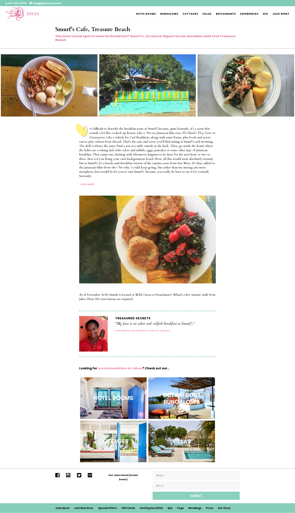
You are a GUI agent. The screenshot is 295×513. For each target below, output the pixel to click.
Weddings (194, 508)
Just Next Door (84, 508)
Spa (265, 14)
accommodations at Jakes (120, 368)
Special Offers (107, 508)
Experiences (249, 14)
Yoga (180, 508)
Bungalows (169, 14)
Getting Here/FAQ (151, 508)
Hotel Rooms (146, 14)
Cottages (190, 14)
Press (209, 508)
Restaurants (226, 14)
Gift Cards (128, 508)
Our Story (224, 508)
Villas (207, 14)
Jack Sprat (281, 14)
